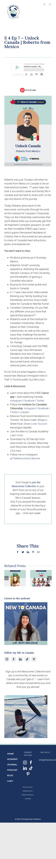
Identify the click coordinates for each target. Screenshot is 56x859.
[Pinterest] (33, 659)
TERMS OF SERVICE (27, 795)
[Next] (49, 578)
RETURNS (28, 799)
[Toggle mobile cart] (44, 4)
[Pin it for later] (28, 88)
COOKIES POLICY (27, 791)
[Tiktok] (27, 659)
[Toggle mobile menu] (50, 4)
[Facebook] (13, 659)
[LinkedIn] (20, 659)
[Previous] (6, 578)
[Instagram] (6, 659)
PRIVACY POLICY (27, 787)
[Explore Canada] (28, 96)
